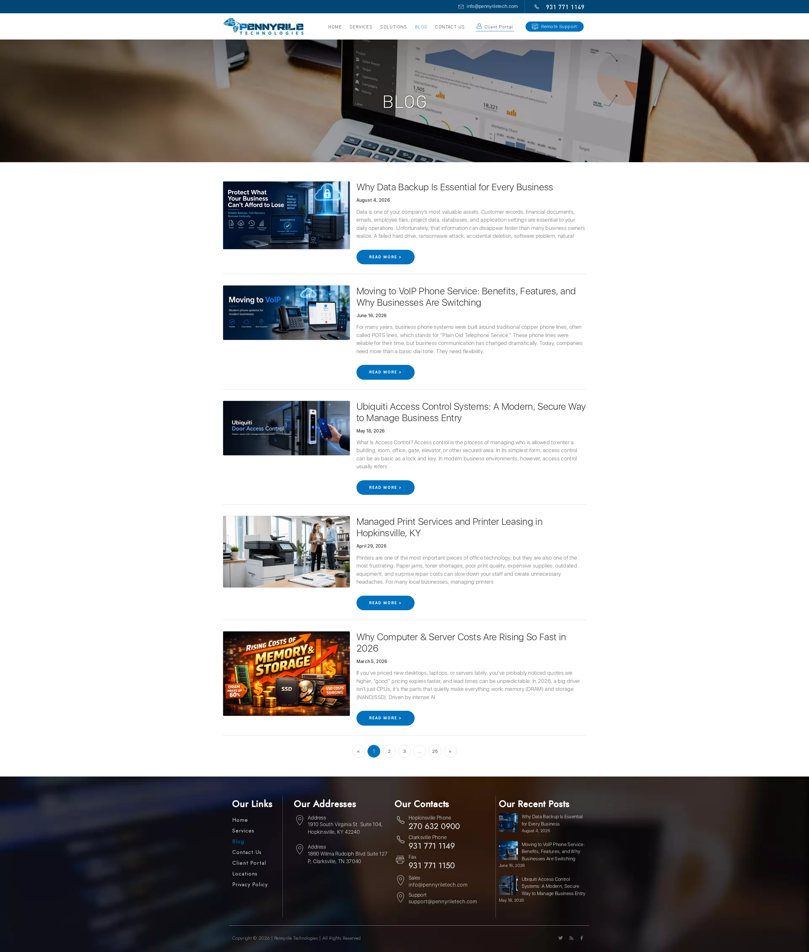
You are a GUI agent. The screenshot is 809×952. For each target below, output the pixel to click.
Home (335, 26)
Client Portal (498, 26)
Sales (414, 878)
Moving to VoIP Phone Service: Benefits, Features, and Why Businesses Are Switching (466, 296)
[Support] (400, 898)
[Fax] (400, 860)
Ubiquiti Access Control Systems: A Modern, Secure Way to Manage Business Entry (554, 886)
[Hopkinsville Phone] (400, 821)
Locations (245, 873)
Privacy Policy (250, 884)
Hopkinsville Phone (430, 818)
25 (436, 749)
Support (418, 895)
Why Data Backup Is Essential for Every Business (454, 187)
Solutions (393, 26)
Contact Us (450, 26)
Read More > (385, 257)
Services (243, 830)
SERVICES (361, 26)
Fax (412, 857)
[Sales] (400, 881)
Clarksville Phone (428, 837)
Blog (421, 26)
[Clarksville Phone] (400, 840)
